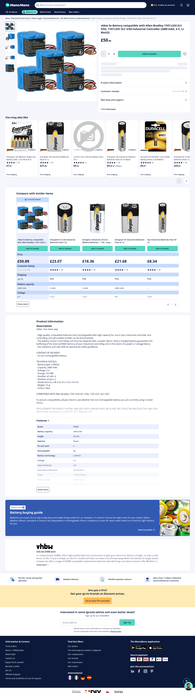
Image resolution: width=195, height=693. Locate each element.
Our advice (73, 646)
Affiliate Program (12, 674)
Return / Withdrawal (14, 650)
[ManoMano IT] (76, 677)
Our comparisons (75, 654)
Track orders (11, 646)
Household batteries (51, 18)
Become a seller (12, 666)
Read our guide (145, 529)
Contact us (10, 658)
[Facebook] (139, 671)
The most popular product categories (84, 650)
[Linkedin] (132, 671)
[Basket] (188, 5)
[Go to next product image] (91, 62)
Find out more (115, 631)
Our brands (73, 658)
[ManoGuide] (188, 686)
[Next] (186, 181)
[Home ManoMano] (18, 5)
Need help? (10, 654)
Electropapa (111, 109)
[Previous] (168, 304)
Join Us (8, 670)
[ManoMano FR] (70, 677)
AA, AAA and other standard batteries (75, 18)
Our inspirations (75, 662)
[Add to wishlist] (184, 54)
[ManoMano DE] (83, 677)
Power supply (37, 18)
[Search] (38, 5)
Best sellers (73, 666)
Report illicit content (14, 662)
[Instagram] (145, 671)
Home (7, 18)
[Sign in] (181, 5)
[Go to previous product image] (22, 62)
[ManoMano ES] (89, 677)
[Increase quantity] (114, 54)
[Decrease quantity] (103, 54)
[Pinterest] (152, 671)
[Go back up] (186, 681)
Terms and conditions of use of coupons (23, 678)
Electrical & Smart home (21, 18)
